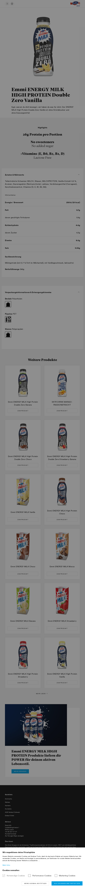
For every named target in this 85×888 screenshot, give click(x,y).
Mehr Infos (6, 865)
